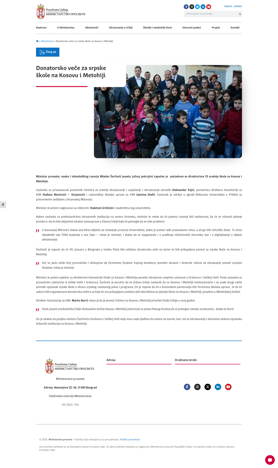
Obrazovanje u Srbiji (121, 28)
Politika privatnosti (130, 440)
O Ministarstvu (65, 28)
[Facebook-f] (186, 6)
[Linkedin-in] (203, 6)
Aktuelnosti (91, 28)
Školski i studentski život (157, 28)
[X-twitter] (207, 387)
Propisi (216, 28)
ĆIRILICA (228, 7)
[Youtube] (208, 6)
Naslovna (41, 28)
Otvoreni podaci (191, 28)
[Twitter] (197, 6)
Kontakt (235, 28)
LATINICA (238, 7)
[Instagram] (191, 6)
